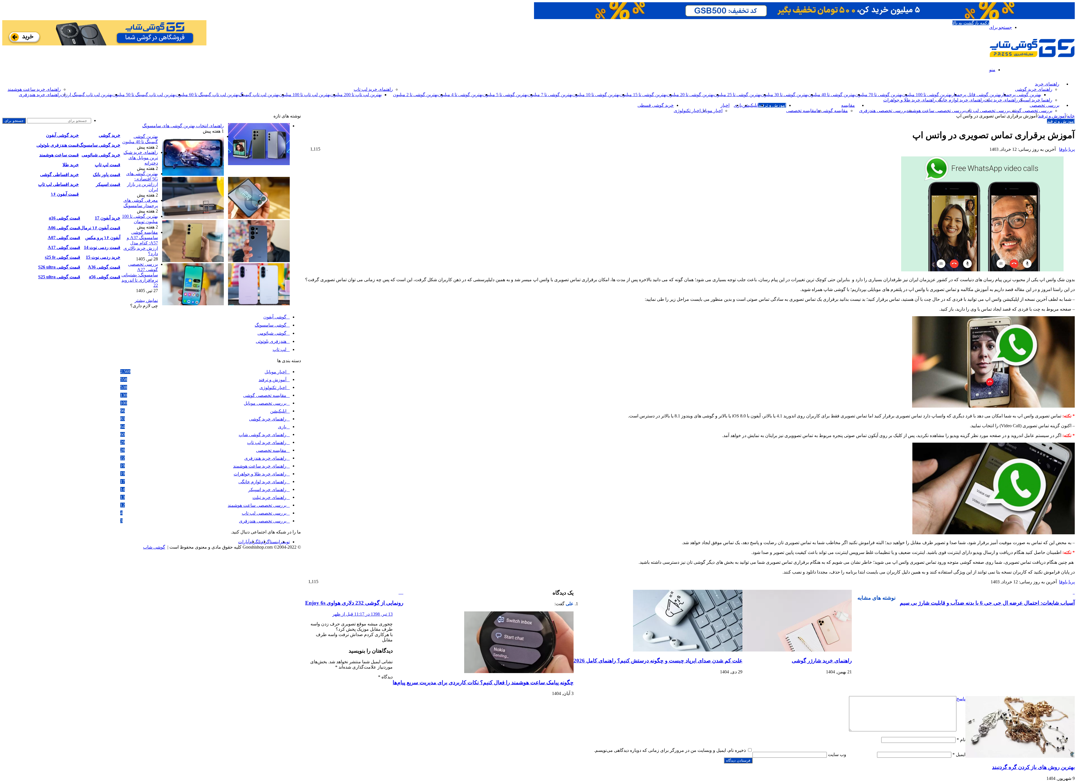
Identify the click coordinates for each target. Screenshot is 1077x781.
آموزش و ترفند (772, 105)
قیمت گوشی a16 (64, 218)
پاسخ (960, 698)
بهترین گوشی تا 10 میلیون (596, 94)
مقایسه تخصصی (801, 110)
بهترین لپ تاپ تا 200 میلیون (356, 94)
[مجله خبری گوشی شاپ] (1032, 55)
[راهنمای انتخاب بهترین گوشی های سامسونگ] (259, 163)
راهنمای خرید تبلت (1001, 100)
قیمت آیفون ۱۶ (65, 194)
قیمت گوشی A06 (64, 227)
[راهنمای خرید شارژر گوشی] (797, 650)
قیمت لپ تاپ (107, 164)
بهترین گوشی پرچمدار (1021, 94)
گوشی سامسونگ (270, 325)
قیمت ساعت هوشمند (59, 154)
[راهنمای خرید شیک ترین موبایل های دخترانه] (259, 217)
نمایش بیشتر (146, 300)
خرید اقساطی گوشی (59, 174)
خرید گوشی (109, 135)
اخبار (725, 105)
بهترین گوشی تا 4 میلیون (460, 94)
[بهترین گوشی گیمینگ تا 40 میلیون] (193, 174)
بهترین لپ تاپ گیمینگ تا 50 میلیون (144, 94)
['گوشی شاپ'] (804, 17)
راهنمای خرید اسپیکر (267, 489)
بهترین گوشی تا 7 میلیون (550, 94)
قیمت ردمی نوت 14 (102, 247)
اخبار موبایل (711, 110)
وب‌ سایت (837, 754)
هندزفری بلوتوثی (271, 341)
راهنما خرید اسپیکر (1035, 100)
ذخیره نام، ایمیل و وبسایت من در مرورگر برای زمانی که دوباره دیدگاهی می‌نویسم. (670, 750)
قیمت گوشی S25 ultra (59, 276)
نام (961, 739)
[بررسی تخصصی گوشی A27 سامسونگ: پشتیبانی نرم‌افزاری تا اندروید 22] (193, 303)
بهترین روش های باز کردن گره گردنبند (1033, 767)
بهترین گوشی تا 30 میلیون (784, 94)
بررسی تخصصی (1044, 105)
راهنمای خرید (1047, 84)
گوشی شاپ (154, 547)
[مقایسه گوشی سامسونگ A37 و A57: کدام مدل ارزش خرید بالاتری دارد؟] (259, 303)
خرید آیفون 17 (107, 218)
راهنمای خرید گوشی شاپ (262, 434)
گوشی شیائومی (271, 333)
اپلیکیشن (750, 105)
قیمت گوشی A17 (64, 247)
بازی (282, 426)
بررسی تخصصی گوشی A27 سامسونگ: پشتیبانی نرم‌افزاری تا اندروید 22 (139, 275)
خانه (1071, 116)
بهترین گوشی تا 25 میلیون (737, 94)
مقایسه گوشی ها (832, 110)
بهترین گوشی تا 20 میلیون (690, 94)
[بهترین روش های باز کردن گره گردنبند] (1020, 756)
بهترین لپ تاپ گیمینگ (259, 94)
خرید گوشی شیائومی (101, 154)
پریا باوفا (1067, 149)
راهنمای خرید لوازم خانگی (960, 100)
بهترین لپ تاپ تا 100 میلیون (304, 94)
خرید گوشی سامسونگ (99, 145)
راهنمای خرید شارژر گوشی (822, 661)
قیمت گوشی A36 (104, 267)
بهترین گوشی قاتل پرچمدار (976, 94)
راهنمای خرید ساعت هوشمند (34, 89)
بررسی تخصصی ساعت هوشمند (935, 110)
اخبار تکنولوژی (687, 110)
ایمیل (958, 754)
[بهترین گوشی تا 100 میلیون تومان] (193, 260)
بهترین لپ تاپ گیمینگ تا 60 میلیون (207, 94)
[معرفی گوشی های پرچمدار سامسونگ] (259, 260)
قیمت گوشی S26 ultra (59, 267)
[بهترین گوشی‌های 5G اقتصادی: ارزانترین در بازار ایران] (193, 217)
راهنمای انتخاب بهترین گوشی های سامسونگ (183, 125)
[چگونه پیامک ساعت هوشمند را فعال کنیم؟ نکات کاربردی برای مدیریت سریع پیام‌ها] (519, 671)
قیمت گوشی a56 (104, 276)
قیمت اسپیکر (108, 184)
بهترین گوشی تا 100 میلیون (927, 94)
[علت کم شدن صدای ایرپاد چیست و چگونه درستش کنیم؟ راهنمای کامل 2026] (687, 650)
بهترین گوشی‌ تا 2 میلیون (415, 94)
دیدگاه (385, 676)
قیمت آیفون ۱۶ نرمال (100, 227)
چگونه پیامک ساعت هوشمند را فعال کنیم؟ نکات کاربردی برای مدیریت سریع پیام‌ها (483, 682)
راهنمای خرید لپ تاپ (373, 89)
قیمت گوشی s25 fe (62, 257)
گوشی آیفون (274, 317)
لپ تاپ (279, 349)
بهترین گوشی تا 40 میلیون (831, 94)
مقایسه (848, 105)
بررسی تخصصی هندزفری (882, 110)
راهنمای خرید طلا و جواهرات (909, 100)
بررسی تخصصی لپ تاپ (987, 110)
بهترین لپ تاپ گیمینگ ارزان (86, 94)
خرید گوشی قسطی (656, 105)
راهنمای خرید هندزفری (40, 94)
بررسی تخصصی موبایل (265, 403)
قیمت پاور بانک (106, 174)
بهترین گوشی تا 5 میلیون (505, 94)
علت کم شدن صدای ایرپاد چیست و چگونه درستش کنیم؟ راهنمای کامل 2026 (658, 661)
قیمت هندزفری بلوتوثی (57, 145)
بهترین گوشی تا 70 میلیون (878, 94)
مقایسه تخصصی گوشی (264, 395)
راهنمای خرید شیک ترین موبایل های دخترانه (140, 157)
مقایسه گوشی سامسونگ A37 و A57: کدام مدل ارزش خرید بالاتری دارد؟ (140, 243)
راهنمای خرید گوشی (1033, 89)
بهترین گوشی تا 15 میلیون (643, 94)
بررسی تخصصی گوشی (1031, 110)
